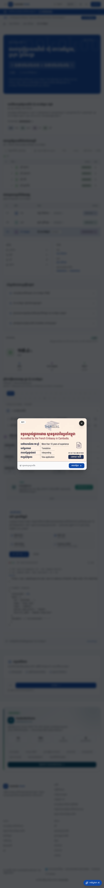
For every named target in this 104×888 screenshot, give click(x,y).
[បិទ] (81, 423)
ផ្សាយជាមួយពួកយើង (28, 466)
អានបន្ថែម (75, 465)
